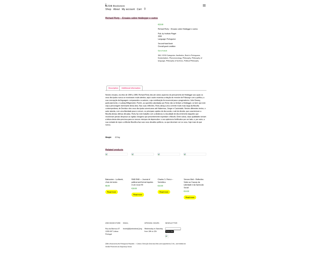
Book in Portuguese (192, 55)
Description (113, 88)
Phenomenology (175, 58)
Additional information (130, 88)
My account (128, 9)
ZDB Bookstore (116, 6)
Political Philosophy (191, 61)
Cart (139, 9)
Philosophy (187, 58)
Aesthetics (180, 55)
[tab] (113, 88)
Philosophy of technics (174, 61)
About (116, 9)
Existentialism (163, 58)
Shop (108, 9)
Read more (111, 192)
